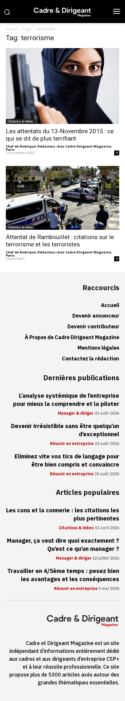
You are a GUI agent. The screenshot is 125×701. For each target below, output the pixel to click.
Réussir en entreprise (72, 443)
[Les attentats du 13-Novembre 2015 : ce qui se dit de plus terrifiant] (62, 86)
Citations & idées (20, 121)
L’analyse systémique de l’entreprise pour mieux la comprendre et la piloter (66, 399)
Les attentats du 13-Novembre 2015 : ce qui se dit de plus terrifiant (60, 135)
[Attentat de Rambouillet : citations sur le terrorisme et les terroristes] (62, 198)
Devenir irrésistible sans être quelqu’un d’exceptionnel (65, 430)
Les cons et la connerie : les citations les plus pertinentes (62, 514)
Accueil (11, 29)
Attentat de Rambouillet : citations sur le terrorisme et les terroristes (60, 241)
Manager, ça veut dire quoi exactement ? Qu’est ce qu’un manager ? (63, 544)
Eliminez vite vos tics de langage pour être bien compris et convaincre (66, 460)
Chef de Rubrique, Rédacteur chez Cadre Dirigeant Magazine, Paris (59, 148)
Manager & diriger (76, 413)
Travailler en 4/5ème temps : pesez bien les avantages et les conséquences (63, 575)
